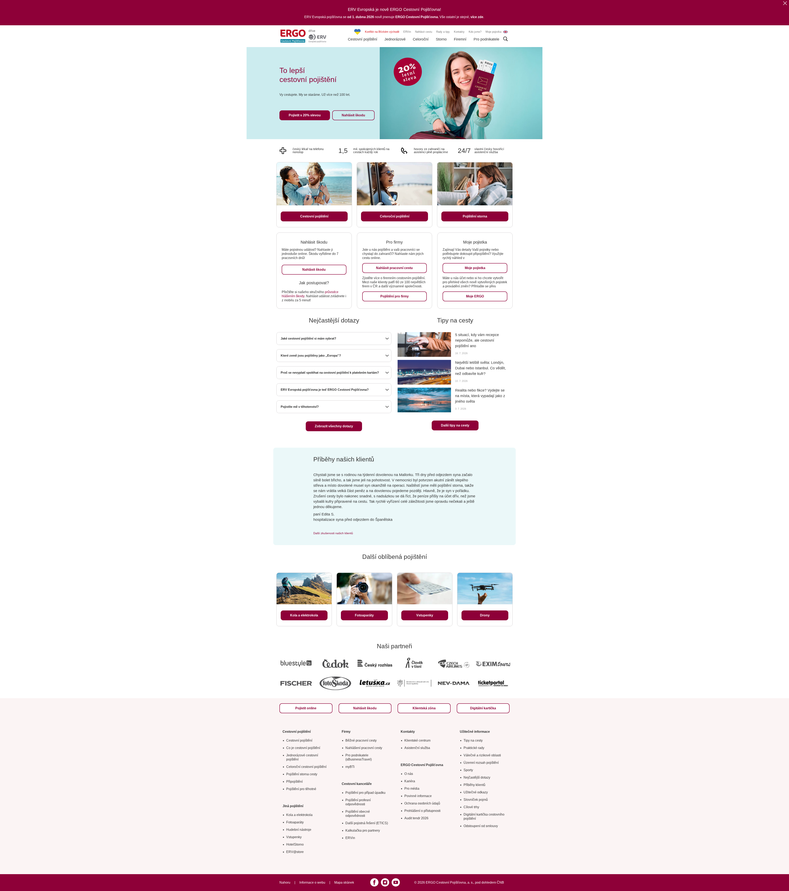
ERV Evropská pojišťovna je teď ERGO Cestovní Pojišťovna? (325, 389)
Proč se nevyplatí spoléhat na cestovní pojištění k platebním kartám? (330, 372)
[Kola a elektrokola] (304, 588)
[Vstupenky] (424, 588)
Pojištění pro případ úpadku (365, 792)
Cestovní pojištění (362, 39)
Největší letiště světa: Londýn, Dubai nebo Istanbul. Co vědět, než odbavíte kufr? (480, 368)
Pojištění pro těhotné (301, 789)
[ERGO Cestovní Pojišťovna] (303, 36)
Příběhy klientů (474, 785)
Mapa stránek (344, 882)
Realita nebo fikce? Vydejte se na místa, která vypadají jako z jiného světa (480, 395)
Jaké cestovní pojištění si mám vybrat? (308, 338)
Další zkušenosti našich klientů (333, 533)
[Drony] (484, 588)
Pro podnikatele (486, 39)
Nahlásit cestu (423, 31)
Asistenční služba (417, 748)
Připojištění (294, 781)
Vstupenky (294, 837)
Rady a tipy (443, 31)
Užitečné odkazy (476, 792)
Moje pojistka (493, 31)
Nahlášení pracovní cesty (363, 748)
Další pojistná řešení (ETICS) (366, 823)
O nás (408, 773)
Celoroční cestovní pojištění (306, 767)
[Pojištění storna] (474, 183)
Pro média (411, 788)
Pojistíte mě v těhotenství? (300, 406)
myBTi (350, 767)
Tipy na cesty (473, 740)
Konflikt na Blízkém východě (382, 31)
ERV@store (295, 852)
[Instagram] (385, 882)
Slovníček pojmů (476, 799)
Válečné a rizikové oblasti (482, 755)
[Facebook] (374, 882)
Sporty (468, 770)
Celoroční (421, 39)
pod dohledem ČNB (489, 882)
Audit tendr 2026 (416, 818)
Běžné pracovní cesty (361, 740)
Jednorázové (395, 39)
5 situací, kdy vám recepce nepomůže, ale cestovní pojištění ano (477, 340)
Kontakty (459, 31)
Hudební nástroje (298, 829)
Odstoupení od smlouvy (481, 826)
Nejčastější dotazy (477, 777)
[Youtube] (396, 882)
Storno (441, 39)
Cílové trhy (471, 807)
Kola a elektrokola (299, 815)
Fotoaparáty (295, 822)
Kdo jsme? (475, 31)
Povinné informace (418, 796)
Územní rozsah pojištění (481, 762)
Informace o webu (312, 882)
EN (505, 32)
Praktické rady (474, 748)
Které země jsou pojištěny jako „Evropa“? (311, 355)
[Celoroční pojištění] (394, 183)
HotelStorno (295, 844)
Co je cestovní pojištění (303, 748)
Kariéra (409, 781)
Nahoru (284, 882)
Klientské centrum (417, 740)
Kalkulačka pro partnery (362, 830)
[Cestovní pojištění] (314, 183)
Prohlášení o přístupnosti (422, 810)
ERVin (407, 31)
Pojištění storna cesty (301, 774)
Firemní (460, 39)
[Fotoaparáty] (364, 588)
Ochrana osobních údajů (422, 803)
